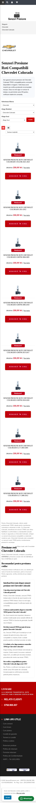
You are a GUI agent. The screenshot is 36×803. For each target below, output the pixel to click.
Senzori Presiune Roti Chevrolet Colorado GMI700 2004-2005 (18, 256)
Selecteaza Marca (8, 101)
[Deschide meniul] (3, 2)
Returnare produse (9, 745)
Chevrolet (5, 27)
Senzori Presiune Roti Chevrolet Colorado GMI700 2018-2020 (18, 399)
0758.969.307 (10, 705)
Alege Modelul (7, 109)
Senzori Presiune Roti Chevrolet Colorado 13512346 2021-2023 (18, 161)
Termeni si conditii (9, 737)
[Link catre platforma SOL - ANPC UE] (24, 769)
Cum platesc (7, 730)
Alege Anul (5, 116)
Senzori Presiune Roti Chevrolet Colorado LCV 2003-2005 (18, 447)
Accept (8, 797)
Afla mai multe (20, 793)
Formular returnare (9, 752)
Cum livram (7, 727)
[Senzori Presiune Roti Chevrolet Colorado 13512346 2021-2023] (18, 147)
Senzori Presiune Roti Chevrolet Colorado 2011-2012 (18, 208)
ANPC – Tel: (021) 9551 (11, 759)
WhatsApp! (28, 798)
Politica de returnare (10, 749)
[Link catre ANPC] (12, 769)
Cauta (30, 119)
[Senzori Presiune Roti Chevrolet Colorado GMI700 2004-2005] (18, 242)
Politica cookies (8, 741)
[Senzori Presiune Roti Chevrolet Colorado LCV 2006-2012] (18, 481)
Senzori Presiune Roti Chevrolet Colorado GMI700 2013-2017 (18, 351)
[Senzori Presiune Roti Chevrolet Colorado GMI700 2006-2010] (18, 290)
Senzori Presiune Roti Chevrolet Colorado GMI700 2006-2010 (18, 304)
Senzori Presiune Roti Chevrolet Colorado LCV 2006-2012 (18, 494)
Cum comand (7, 724)
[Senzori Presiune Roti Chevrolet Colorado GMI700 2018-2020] (18, 385)
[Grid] (3, 128)
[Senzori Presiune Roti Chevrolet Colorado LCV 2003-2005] (18, 433)
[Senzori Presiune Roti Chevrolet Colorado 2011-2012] (18, 195)
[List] (8, 128)
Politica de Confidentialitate (12, 756)
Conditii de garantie (10, 734)
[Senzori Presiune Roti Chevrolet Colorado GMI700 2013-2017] (18, 338)
